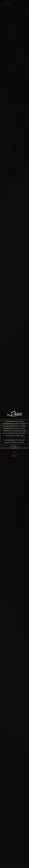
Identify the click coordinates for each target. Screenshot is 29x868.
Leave (14, 451)
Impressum (14, 454)
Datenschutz (14, 456)
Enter (14, 446)
